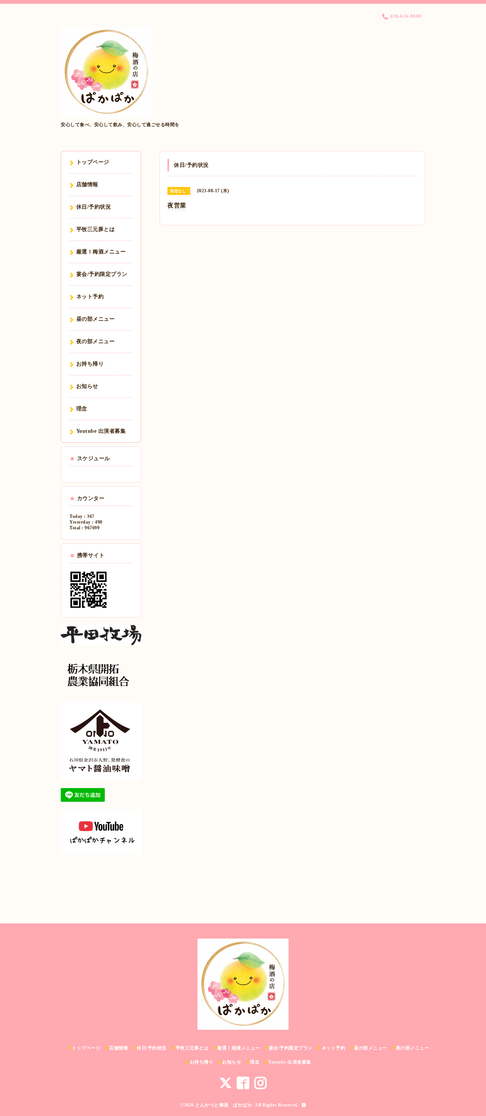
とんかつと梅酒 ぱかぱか (223, 1105)
